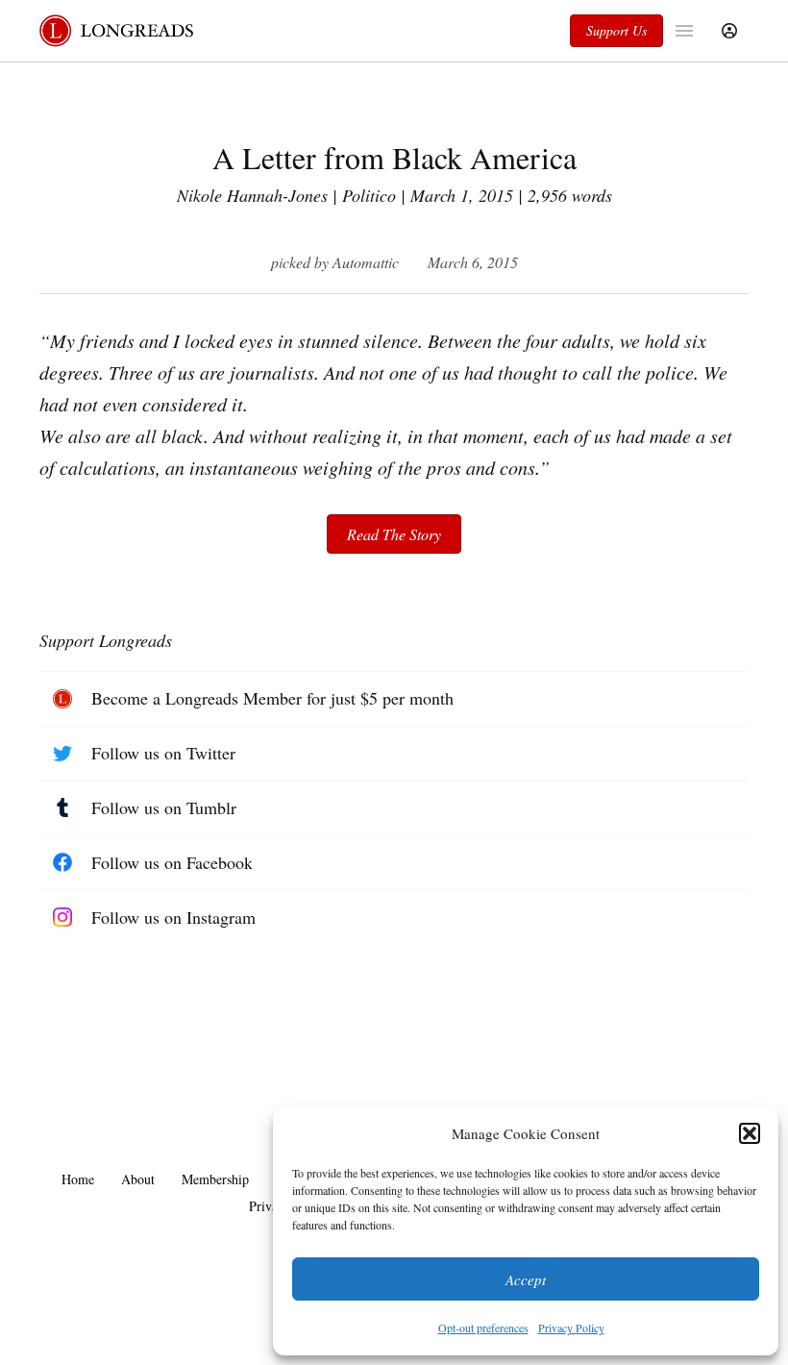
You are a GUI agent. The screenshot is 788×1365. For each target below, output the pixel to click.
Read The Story (394, 534)
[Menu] (687, 30)
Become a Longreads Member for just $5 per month (272, 697)
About (138, 1179)
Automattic (365, 262)
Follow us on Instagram (173, 917)
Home (78, 1179)
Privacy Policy (571, 1327)
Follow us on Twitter (163, 752)
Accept (525, 1279)
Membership (215, 1179)
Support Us (616, 30)
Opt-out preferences (483, 1327)
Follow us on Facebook (172, 862)
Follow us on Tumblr (163, 807)
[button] (749, 1133)
